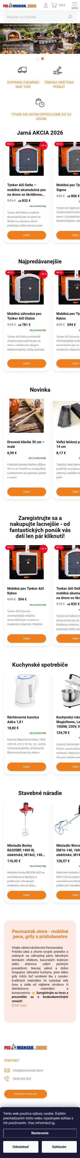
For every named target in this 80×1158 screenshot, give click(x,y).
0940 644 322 (22, 1078)
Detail (26, 235)
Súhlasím (59, 1147)
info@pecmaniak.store (28, 1070)
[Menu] (74, 5)
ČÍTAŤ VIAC (19, 1005)
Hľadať (70, 16)
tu (53, 1123)
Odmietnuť (21, 1147)
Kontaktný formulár (25, 1093)
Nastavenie (40, 1133)
